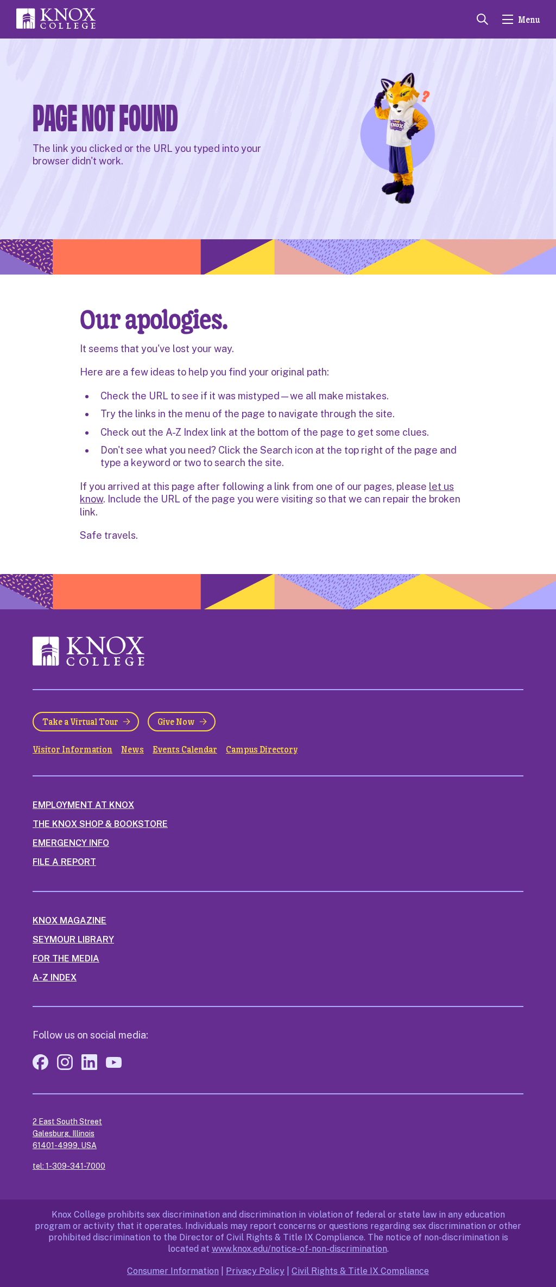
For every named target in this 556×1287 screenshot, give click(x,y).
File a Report (64, 862)
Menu (529, 19)
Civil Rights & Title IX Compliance (360, 1271)
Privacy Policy (255, 1271)
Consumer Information (173, 1271)
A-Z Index (55, 977)
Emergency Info (71, 843)
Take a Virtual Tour (80, 721)
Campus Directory (262, 749)
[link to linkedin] (89, 1067)
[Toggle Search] (482, 19)
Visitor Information (72, 749)
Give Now (176, 721)
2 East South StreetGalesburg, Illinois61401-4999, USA (67, 1133)
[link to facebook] (40, 1067)
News (132, 749)
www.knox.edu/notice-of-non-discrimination (299, 1249)
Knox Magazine (69, 920)
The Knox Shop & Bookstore (100, 824)
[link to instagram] (65, 1067)
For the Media (66, 958)
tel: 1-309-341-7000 (69, 1166)
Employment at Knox (83, 805)
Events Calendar (185, 749)
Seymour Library (73, 939)
